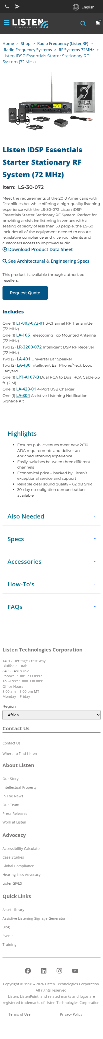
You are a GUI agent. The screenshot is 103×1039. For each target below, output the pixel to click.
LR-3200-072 (29, 347)
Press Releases (14, 813)
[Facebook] (28, 971)
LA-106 (23, 335)
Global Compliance (18, 866)
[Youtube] (75, 971)
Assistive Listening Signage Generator (34, 918)
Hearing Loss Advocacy (21, 874)
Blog (6, 927)
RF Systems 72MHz (76, 49)
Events (8, 935)
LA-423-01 (26, 389)
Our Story (10, 778)
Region (9, 706)
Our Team (10, 804)
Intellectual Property (19, 787)
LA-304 (23, 395)
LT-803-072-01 (30, 323)
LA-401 (23, 359)
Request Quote (25, 292)
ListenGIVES (12, 883)
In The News (12, 796)
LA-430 (23, 365)
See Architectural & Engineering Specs (49, 261)
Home (8, 43)
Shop (25, 43)
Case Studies (13, 857)
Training (9, 944)
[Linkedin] (44, 971)
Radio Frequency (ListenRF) (62, 43)
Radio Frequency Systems (28, 49)
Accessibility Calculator (21, 848)
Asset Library (13, 909)
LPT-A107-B (27, 377)
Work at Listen (14, 822)
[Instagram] (59, 971)
